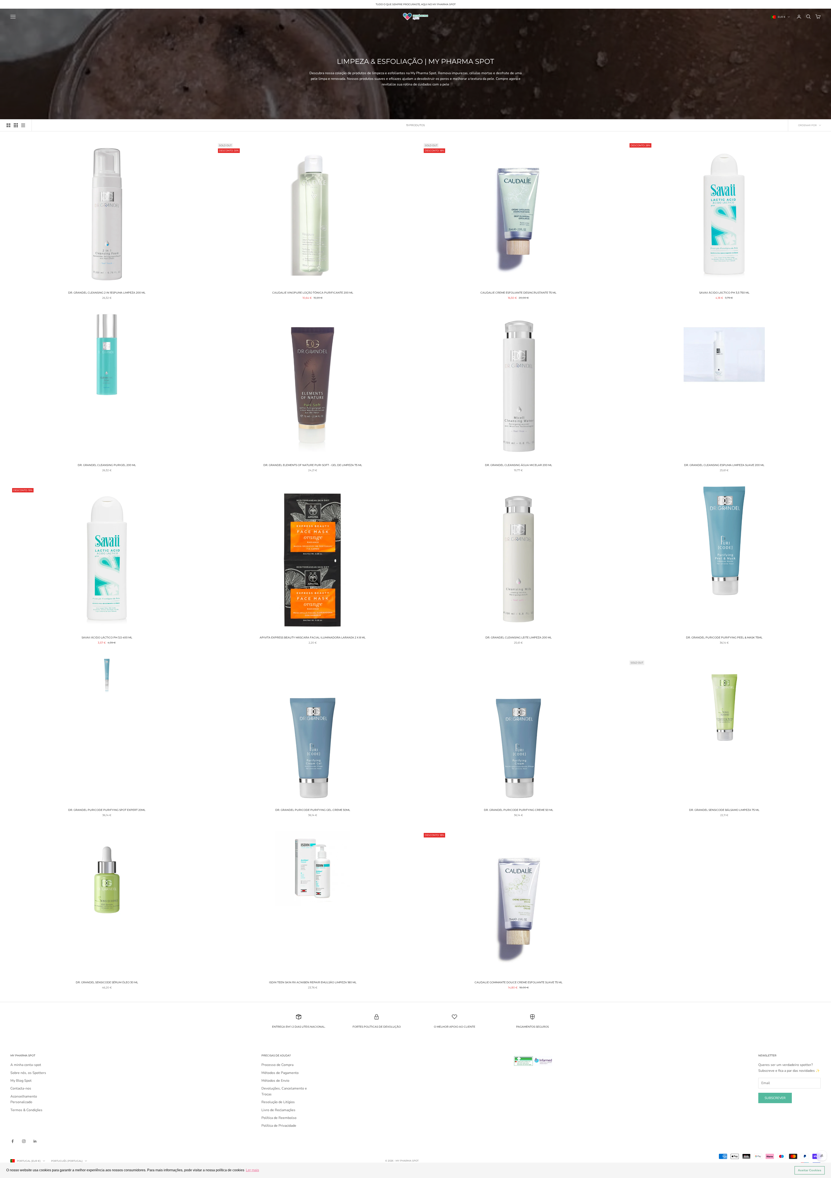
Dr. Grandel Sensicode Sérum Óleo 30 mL (107, 982)
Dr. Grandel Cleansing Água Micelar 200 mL (518, 465)
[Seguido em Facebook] (12, 1141)
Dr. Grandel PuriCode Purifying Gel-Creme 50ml (312, 810)
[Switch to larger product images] (8, 125)
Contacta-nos (20, 1088)
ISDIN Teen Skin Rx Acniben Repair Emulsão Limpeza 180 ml (312, 982)
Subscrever (775, 1098)
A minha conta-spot (25, 1064)
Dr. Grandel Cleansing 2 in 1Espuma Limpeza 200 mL (106, 292)
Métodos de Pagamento (280, 1072)
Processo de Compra (277, 1064)
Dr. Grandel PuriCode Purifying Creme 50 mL (518, 810)
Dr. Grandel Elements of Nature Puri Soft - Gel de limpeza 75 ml (312, 465)
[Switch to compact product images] (23, 125)
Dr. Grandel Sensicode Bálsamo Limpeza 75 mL (724, 810)
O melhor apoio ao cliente (454, 1026)
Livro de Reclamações (278, 1110)
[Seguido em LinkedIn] (35, 1141)
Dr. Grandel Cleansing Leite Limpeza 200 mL (518, 637)
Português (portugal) (67, 1160)
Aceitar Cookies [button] (809, 1170)
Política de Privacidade (278, 1125)
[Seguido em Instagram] (24, 1141)
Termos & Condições (26, 1110)
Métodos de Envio (275, 1080)
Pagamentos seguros (532, 1026)
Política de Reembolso (278, 1117)
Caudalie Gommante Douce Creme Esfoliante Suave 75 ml (518, 982)
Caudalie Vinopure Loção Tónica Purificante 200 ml (312, 292)
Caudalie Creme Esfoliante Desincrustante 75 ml (518, 292)
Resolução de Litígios (278, 1102)
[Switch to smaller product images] (16, 125)
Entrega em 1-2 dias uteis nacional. (298, 1026)
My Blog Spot (21, 1080)
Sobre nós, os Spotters (28, 1072)
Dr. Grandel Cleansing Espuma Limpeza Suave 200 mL (724, 465)
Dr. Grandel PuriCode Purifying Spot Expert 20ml (106, 810)
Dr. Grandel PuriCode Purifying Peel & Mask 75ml (724, 637)
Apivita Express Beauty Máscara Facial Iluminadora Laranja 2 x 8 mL (313, 637)
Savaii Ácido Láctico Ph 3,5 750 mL (724, 292)
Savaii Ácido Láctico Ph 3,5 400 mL (107, 637)
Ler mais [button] (252, 1170)
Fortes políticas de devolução (377, 1026)
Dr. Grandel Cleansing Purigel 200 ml (107, 465)
